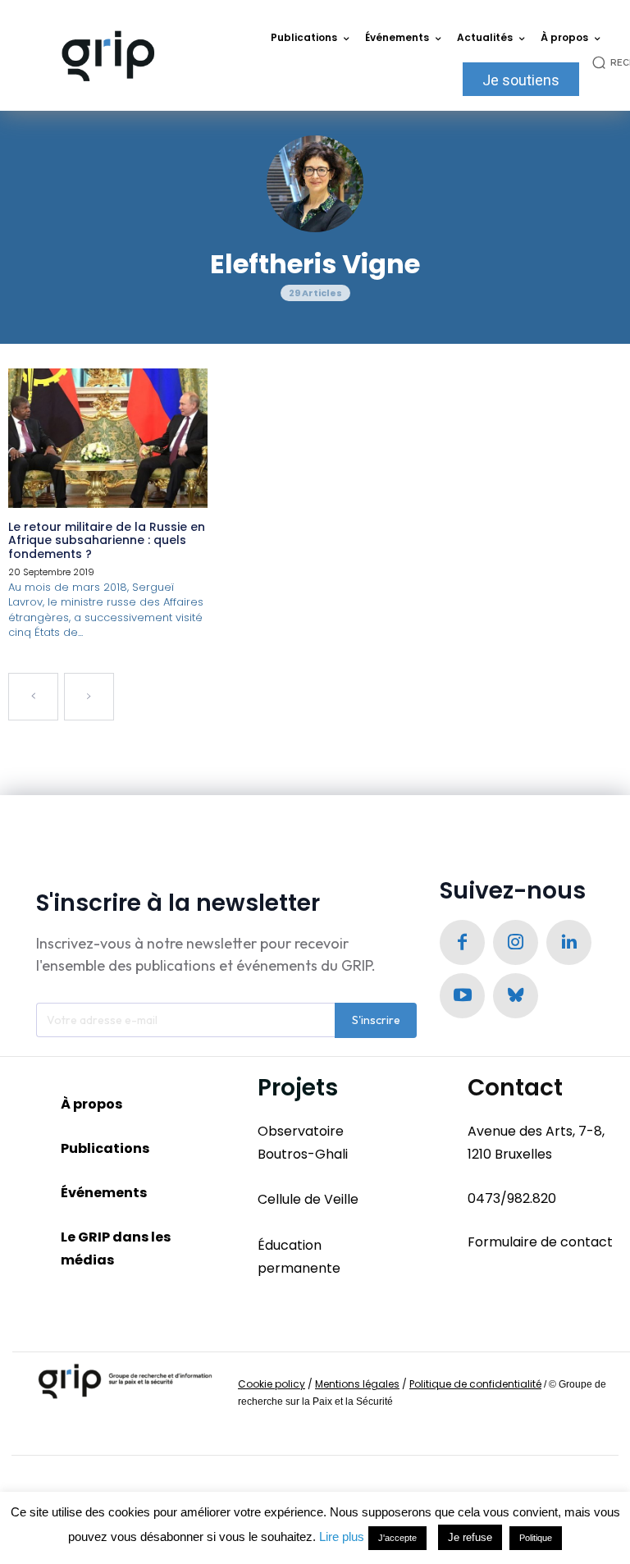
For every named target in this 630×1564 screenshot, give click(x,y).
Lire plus (341, 1536)
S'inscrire (376, 1020)
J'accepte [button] (397, 1538)
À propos (91, 1104)
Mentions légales (357, 1384)
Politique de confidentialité (475, 1384)
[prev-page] (33, 696)
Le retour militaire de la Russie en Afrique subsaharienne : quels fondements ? (106, 541)
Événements (104, 1192)
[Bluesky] (515, 995)
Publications (105, 1148)
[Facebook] (462, 942)
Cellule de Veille (308, 1199)
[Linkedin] (568, 942)
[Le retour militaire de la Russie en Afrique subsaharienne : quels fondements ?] (108, 438)
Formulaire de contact (540, 1241)
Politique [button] (535, 1538)
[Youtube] (462, 995)
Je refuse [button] (470, 1537)
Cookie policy (271, 1384)
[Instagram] (515, 942)
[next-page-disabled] (89, 696)
